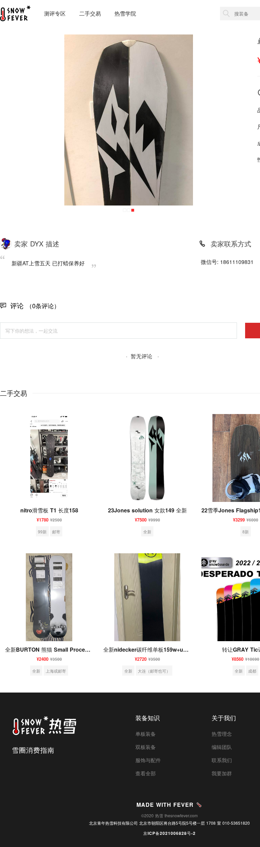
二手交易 (90, 13)
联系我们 (222, 760)
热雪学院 (125, 13)
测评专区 (55, 13)
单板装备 (145, 733)
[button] (124, 210)
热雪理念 (222, 733)
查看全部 (145, 773)
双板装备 (145, 746)
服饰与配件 (148, 760)
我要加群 (222, 773)
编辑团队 (222, 746)
